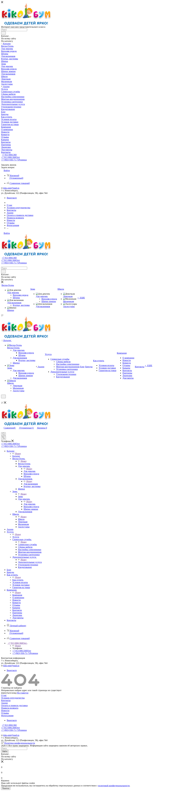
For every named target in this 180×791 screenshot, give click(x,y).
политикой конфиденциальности (114, 785)
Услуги (15, 537)
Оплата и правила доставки (14, 705)
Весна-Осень (24, 463)
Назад (18, 453)
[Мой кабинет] (2, 400)
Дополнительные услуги (30, 562)
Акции (4, 703)
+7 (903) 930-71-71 (14, 160)
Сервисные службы (27, 544)
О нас (4, 695)
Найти (4, 751)
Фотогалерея (7, 715)
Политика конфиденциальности (19, 743)
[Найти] (3, 33)
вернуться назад (8, 693)
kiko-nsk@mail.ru (11, 188)
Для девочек (29, 471)
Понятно (5, 788)
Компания (17, 595)
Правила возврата (9, 708)
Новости (5, 710)
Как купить (17, 580)
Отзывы (5, 713)
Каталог (16, 456)
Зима (20, 496)
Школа (21, 519)
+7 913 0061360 (9, 155)
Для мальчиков (31, 484)
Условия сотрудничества (13, 698)
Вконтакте (12, 198)
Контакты (6, 700)
